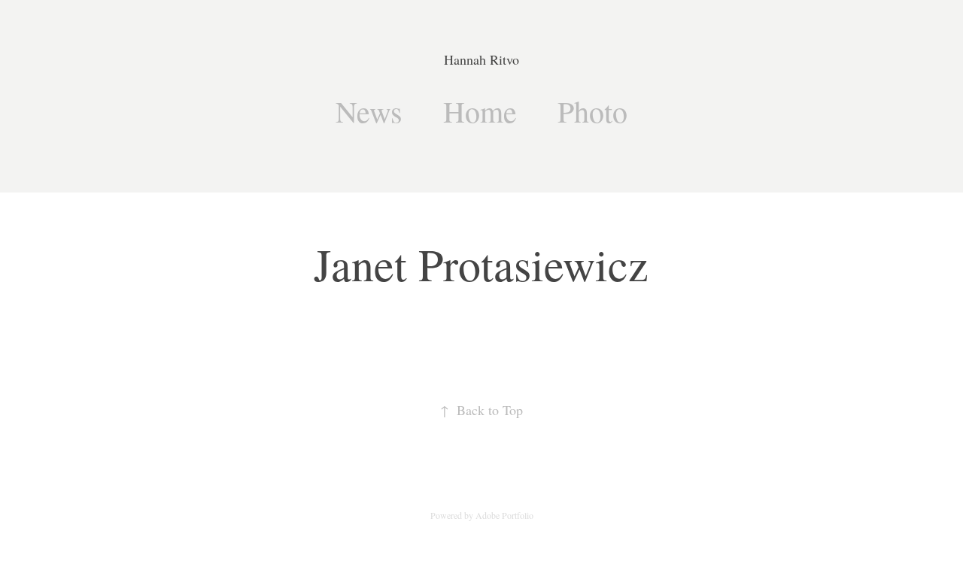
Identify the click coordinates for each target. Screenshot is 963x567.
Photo (592, 111)
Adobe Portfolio (504, 515)
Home (480, 111)
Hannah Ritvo (481, 59)
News (369, 111)
